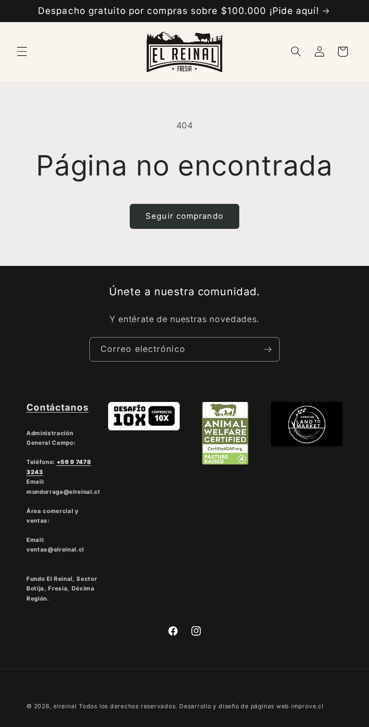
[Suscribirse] (267, 349)
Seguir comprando (184, 216)
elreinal (64, 706)
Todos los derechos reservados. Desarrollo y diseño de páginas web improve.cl (201, 706)
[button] (22, 51)
